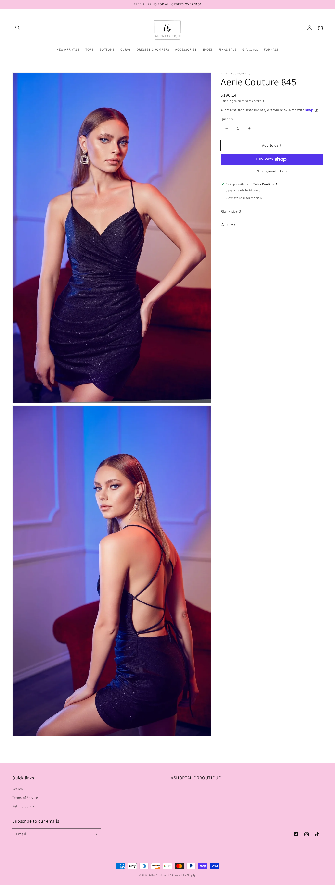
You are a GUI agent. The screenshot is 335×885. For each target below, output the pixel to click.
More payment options (272, 171)
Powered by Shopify (184, 875)
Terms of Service (25, 797)
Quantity (227, 119)
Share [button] (230, 224)
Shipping (227, 101)
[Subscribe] (95, 834)
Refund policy (23, 806)
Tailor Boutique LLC (160, 875)
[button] (17, 28)
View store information (244, 198)
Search (17, 789)
